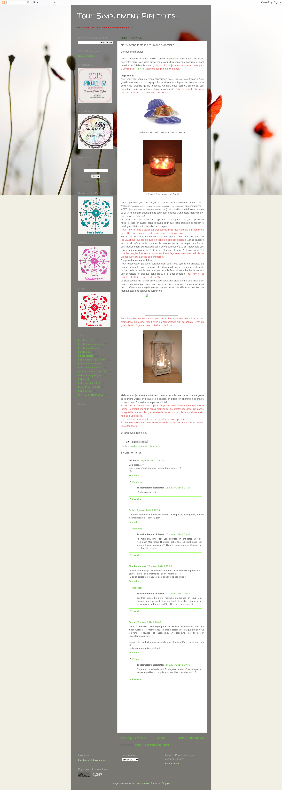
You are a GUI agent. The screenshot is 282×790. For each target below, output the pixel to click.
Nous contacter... (87, 56)
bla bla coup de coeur (89, 348)
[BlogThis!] (136, 441)
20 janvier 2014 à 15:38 (159, 566)
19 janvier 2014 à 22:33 (147, 510)
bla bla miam (137, 446)
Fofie (131, 510)
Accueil (162, 738)
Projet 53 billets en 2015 (90, 395)
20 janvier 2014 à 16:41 (177, 593)
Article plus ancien (191, 738)
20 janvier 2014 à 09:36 (177, 534)
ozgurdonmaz (142, 783)
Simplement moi (137, 566)
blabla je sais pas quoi (89, 375)
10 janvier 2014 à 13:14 (152, 460)
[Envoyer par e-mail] (133, 441)
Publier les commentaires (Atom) (152, 745)
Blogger (166, 783)
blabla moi (83, 379)
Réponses (137, 482)
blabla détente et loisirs (90, 367)
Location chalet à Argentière (92, 760)
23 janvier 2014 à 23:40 (148, 622)
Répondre (134, 475)
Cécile (132, 622)
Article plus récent (133, 738)
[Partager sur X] (139, 441)
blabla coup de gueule (89, 363)
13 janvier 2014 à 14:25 (177, 488)
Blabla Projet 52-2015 (89, 387)
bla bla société (152, 446)
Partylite (140, 68)
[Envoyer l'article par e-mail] (127, 441)
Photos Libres (172, 763)
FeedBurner (102, 181)
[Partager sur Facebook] (142, 441)
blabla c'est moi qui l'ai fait (91, 360)
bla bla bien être (86, 340)
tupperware (172, 58)
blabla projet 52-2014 (89, 383)
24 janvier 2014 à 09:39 (177, 665)
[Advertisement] (91, 486)
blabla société (85, 391)
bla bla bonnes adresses (90, 344)
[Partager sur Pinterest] (146, 441)
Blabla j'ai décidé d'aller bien (92, 371)
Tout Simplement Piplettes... (128, 15)
